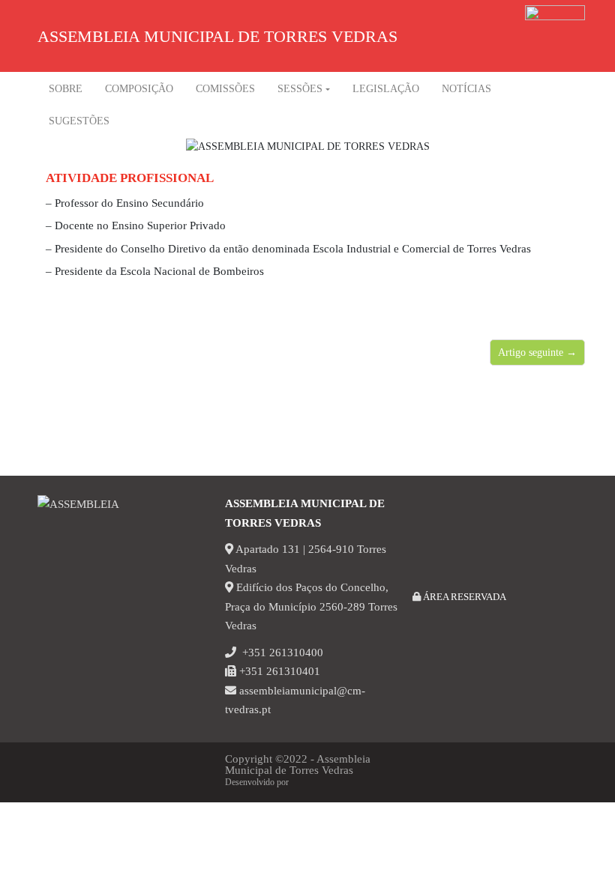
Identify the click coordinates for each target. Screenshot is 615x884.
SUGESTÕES (79, 121)
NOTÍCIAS (466, 88)
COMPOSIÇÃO (139, 88)
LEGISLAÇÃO (385, 88)
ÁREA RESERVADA (463, 596)
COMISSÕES (225, 88)
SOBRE (65, 88)
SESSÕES (300, 88)
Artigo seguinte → (537, 352)
